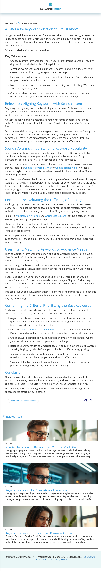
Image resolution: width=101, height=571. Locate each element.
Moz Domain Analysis (28, 215)
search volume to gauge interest (39, 329)
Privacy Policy (60, 559)
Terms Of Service (43, 559)
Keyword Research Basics (23, 400)
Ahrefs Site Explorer (56, 215)
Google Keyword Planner (38, 167)
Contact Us (89, 556)
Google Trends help (66, 167)
